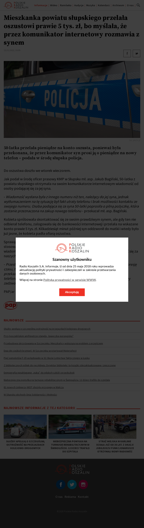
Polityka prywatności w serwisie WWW (69, 279)
